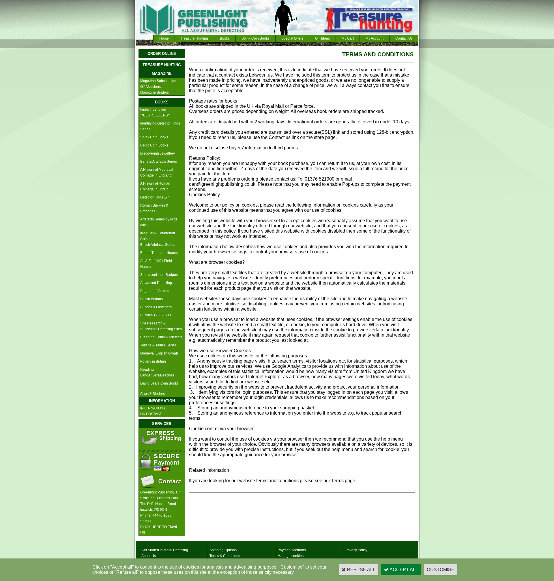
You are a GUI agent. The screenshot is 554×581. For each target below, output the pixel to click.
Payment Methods (292, 550)
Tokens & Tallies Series (158, 345)
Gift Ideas (322, 38)
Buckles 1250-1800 (155, 315)
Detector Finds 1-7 (154, 197)
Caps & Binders (152, 394)
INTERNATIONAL (154, 408)
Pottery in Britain (153, 361)
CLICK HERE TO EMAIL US (159, 530)
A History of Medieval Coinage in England (156, 172)
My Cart (348, 38)
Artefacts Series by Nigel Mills (159, 222)
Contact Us (404, 38)
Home (164, 38)
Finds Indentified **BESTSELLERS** (155, 112)
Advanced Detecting (156, 283)
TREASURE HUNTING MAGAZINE (162, 69)
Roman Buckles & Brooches (154, 208)
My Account (374, 38)
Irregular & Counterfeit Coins (157, 236)
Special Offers (292, 38)
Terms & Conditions (224, 556)
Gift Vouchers (150, 87)
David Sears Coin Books (159, 383)
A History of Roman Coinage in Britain (155, 186)
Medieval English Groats (159, 353)
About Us (148, 556)
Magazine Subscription (158, 81)
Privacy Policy (356, 550)
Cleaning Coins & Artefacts (161, 337)
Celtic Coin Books (154, 145)
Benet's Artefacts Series (158, 161)
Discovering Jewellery (157, 153)
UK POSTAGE (151, 414)
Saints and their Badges (159, 275)
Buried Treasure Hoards (159, 253)
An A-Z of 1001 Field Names (156, 264)
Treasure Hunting (194, 38)
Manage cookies (291, 556)
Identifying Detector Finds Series (160, 126)
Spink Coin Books (255, 38)
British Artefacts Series (157, 245)
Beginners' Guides (154, 291)
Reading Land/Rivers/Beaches (157, 372)
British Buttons (151, 299)
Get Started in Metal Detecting (164, 550)
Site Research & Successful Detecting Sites (161, 326)
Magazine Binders (154, 92)
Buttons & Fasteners (156, 307)
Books (225, 38)
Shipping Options (223, 550)
